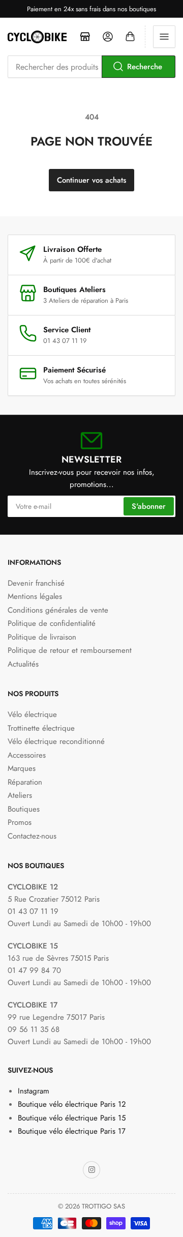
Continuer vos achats (91, 180)
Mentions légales (35, 596)
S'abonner (149, 506)
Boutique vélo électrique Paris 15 (72, 1118)
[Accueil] (85, 36)
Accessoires (27, 755)
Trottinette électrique (41, 728)
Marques (22, 768)
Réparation (25, 782)
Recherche (144, 66)
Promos (20, 822)
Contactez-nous (32, 836)
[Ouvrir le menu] (164, 36)
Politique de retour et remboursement (70, 650)
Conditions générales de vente (58, 610)
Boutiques (24, 809)
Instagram (33, 1091)
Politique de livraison (42, 637)
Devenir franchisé (36, 583)
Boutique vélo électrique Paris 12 (72, 1104)
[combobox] (91, 66)
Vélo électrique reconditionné (56, 741)
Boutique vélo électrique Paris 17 (72, 1131)
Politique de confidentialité (52, 623)
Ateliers (20, 795)
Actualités (23, 664)
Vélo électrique (32, 714)
